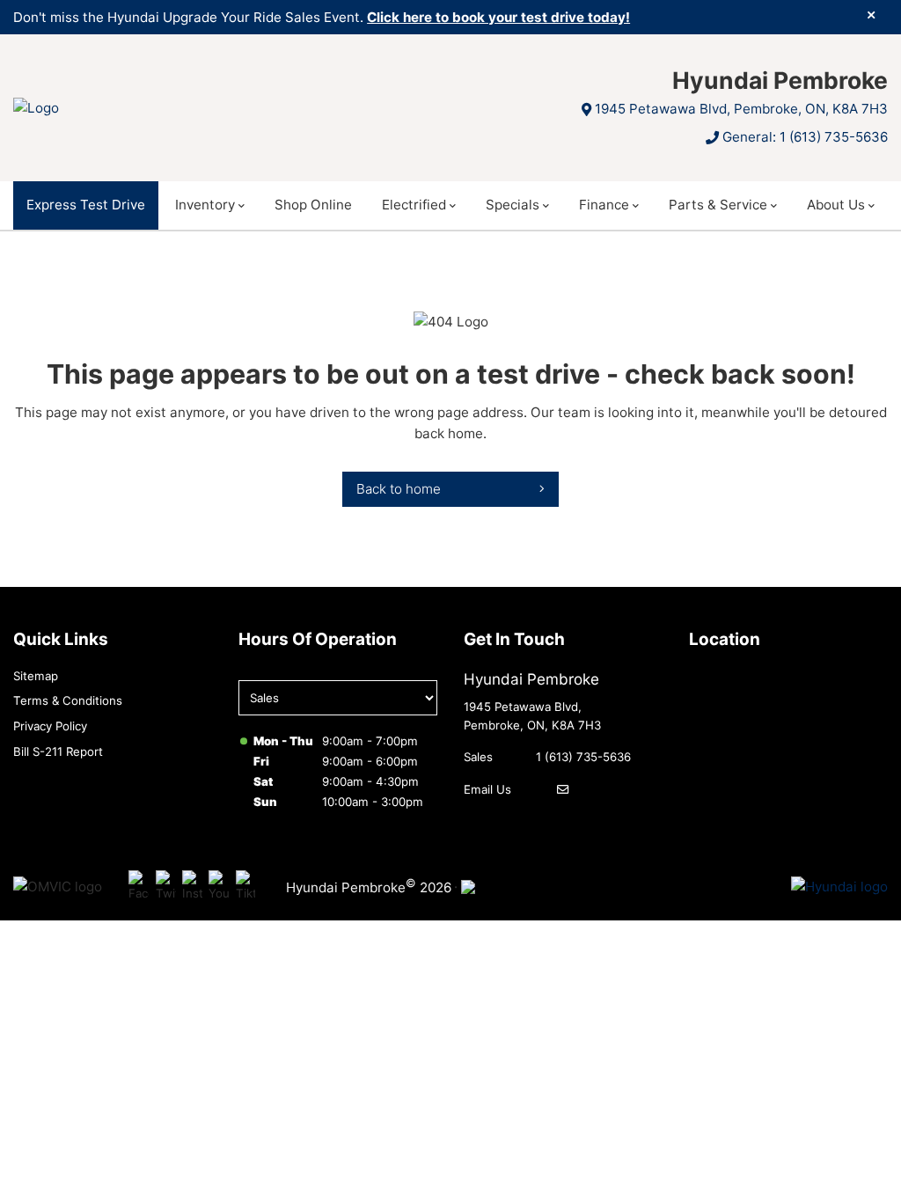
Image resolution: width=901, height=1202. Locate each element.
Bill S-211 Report (58, 751)
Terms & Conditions (67, 700)
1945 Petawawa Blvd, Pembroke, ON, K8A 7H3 (741, 108)
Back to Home (398, 488)
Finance (604, 204)
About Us (836, 204)
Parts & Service (718, 204)
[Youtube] (219, 887)
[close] (871, 15)
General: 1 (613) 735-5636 (805, 136)
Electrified (414, 204)
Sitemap (35, 676)
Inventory (205, 204)
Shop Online (313, 204)
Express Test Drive (85, 204)
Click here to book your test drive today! (498, 17)
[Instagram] (192, 887)
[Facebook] (138, 887)
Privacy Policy (50, 726)
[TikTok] (246, 887)
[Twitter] (166, 887)
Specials (512, 204)
